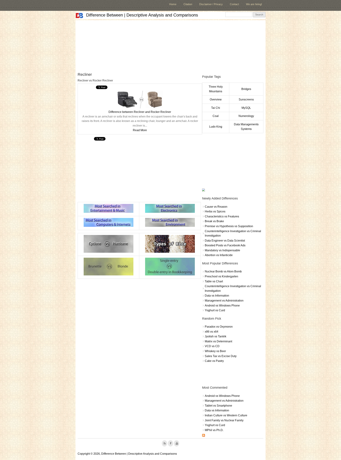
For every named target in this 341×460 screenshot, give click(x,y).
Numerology (246, 115)
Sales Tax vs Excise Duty (221, 356)
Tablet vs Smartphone (218, 405)
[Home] (79, 15)
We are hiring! (254, 4)
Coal (216, 115)
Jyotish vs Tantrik (215, 336)
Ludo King (215, 126)
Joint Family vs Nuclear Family (224, 420)
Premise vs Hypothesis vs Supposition (229, 226)
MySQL (246, 107)
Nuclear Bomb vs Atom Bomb (223, 271)
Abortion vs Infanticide (219, 255)
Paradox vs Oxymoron (219, 326)
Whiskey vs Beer (215, 351)
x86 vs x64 (211, 331)
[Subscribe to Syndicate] (203, 435)
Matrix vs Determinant (218, 341)
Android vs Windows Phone (222, 305)
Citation (187, 4)
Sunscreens (246, 99)
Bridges (246, 89)
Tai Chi (215, 107)
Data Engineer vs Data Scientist (225, 240)
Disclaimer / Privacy (211, 4)
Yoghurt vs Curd (215, 310)
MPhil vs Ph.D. (214, 430)
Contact (234, 4)
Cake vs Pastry (214, 360)
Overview (216, 99)
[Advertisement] (170, 45)
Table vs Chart (214, 281)
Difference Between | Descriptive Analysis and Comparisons (142, 15)
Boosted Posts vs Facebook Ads (225, 245)
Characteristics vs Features (222, 216)
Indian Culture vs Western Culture (226, 415)
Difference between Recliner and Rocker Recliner (140, 111)
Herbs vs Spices (215, 211)
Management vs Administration (224, 300)
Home (172, 4)
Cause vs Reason (216, 206)
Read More (140, 130)
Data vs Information (217, 295)
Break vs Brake (214, 221)
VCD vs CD (212, 346)
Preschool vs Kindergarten (221, 276)
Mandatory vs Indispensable (222, 250)
